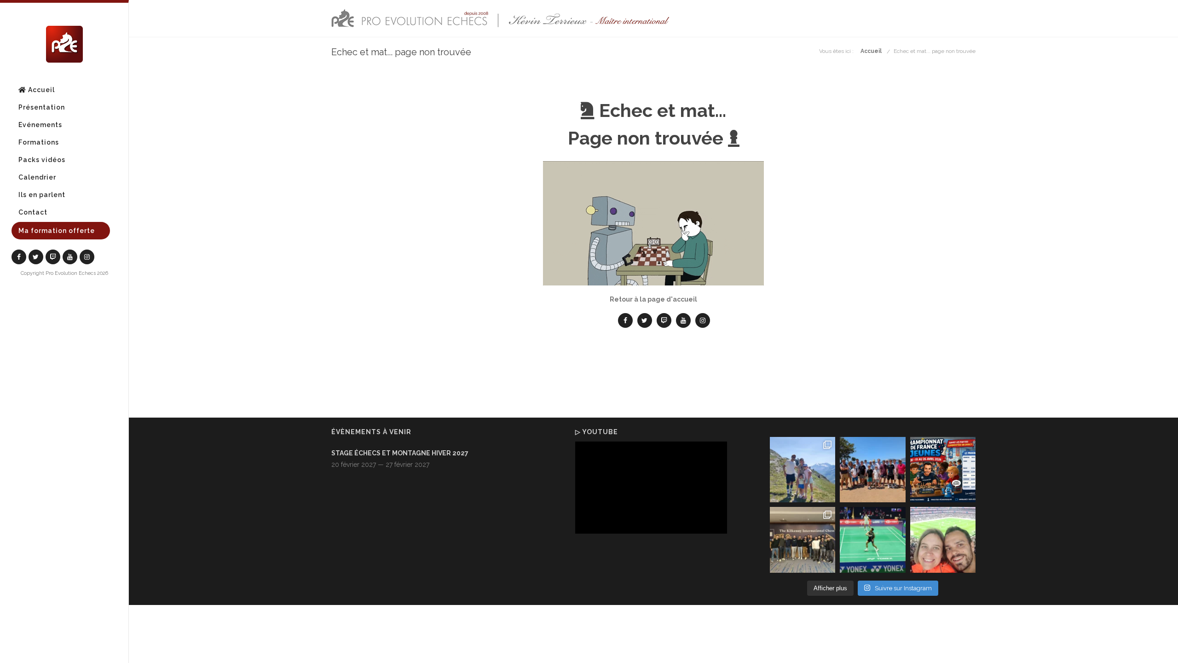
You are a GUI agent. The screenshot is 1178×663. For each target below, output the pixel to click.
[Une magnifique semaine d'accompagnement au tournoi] (872, 469)
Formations (38, 142)
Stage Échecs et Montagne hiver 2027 (399, 453)
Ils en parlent (41, 194)
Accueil (40, 89)
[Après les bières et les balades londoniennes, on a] (943, 539)
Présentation (41, 107)
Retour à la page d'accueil (653, 299)
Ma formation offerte (56, 230)
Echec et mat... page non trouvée (935, 51)
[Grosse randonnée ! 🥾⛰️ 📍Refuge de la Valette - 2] (802, 469)
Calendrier (37, 177)
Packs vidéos (41, 159)
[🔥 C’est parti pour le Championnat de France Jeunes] (943, 469)
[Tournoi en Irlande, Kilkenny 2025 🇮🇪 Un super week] (802, 539)
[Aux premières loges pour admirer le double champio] (872, 539)
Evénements (40, 124)
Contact (32, 212)
